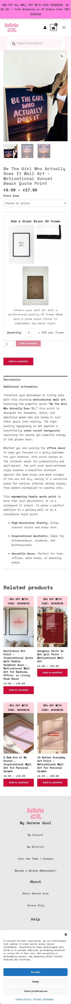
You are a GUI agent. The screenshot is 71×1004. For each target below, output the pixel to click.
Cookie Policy (23, 999)
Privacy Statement (43, 999)
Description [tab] (12, 380)
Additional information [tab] (20, 387)
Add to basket (28, 343)
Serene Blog (35, 905)
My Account (35, 835)
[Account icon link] (45, 27)
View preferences (35, 991)
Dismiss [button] (35, 14)
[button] (66, 934)
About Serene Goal (35, 893)
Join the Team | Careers (35, 859)
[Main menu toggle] (64, 27)
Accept (35, 972)
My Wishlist (35, 847)
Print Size (11, 196)
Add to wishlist (18, 361)
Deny (35, 981)
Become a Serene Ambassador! (36, 871)
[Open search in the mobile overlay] (35, 43)
